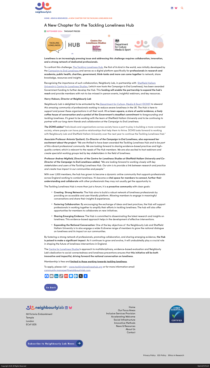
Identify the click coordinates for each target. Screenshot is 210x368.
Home (46, 18)
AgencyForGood (203, 366)
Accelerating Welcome (123, 316)
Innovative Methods (124, 322)
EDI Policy (161, 355)
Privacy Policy (149, 355)
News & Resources (59, 18)
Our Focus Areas (126, 310)
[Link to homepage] (43, 8)
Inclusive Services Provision (120, 313)
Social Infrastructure (124, 319)
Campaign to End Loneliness (63, 70)
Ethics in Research (176, 355)
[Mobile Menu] (5, 8)
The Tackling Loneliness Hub (88, 67)
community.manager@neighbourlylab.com (67, 270)
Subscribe (51, 343)
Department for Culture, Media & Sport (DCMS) (124, 103)
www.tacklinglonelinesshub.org (85, 266)
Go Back (51, 287)
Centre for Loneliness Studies (64, 249)
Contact (131, 332)
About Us (130, 329)
